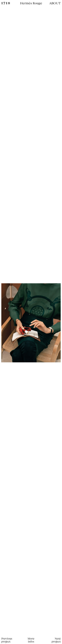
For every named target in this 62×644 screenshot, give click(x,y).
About (55, 3)
